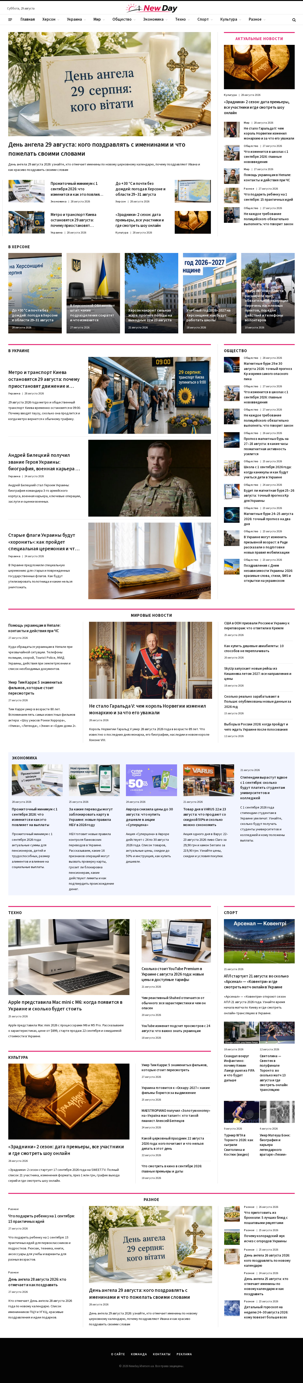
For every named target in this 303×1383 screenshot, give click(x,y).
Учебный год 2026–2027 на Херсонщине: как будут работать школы (209, 315)
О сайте (118, 1354)
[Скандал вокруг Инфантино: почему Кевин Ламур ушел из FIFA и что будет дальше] (241, 1033)
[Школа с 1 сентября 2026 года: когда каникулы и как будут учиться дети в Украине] (232, 468)
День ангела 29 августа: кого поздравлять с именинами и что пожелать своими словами (96, 149)
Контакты (162, 1354)
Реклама (184, 1354)
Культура (228, 19)
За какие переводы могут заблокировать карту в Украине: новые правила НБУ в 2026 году (91, 817)
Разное (255, 19)
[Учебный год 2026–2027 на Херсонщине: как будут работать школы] (209, 293)
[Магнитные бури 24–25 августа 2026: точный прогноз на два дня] (232, 515)
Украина (74, 19)
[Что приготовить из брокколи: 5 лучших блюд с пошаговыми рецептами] (232, 1214)
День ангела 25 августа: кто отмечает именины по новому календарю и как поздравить (266, 1286)
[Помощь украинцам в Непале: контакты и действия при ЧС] (232, 176)
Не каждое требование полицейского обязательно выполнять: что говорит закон (268, 219)
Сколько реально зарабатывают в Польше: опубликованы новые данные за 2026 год (257, 701)
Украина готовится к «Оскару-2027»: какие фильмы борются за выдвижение (176, 1090)
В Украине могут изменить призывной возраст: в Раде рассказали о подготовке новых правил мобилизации (266, 545)
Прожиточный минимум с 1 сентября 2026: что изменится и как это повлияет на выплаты (77, 189)
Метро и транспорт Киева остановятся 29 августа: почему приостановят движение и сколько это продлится (73, 220)
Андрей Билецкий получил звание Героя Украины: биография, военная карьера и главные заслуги (43, 462)
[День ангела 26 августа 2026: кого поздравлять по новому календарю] (232, 1256)
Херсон (48, 19)
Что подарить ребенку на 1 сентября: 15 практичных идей (268, 197)
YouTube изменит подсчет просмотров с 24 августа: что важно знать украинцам (176, 1028)
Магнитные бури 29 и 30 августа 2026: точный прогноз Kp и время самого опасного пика (268, 371)
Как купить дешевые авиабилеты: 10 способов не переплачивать (253, 649)
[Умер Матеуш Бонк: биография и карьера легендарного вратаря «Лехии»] (277, 1112)
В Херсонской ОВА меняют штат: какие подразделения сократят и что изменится (92, 313)
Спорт (203, 19)
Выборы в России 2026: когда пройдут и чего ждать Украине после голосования (256, 727)
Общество (122, 19)
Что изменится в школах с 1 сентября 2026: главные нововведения (266, 156)
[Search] (293, 19)
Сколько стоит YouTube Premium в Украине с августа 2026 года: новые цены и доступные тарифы (173, 974)
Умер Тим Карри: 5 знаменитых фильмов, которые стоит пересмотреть (35, 688)
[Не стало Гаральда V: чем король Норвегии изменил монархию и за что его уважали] (232, 129)
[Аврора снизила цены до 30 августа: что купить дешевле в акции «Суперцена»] (151, 780)
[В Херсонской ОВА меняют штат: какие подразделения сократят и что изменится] (93, 293)
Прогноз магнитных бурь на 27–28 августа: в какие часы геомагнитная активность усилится (266, 446)
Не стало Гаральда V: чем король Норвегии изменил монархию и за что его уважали (269, 133)
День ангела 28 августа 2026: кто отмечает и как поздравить (37, 1282)
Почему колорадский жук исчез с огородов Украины (265, 1238)
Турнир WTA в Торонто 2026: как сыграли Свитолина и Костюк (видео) (238, 1145)
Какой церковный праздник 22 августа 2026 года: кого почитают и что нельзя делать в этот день (173, 1143)
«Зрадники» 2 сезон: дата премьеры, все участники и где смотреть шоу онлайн (140, 220)
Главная (28, 19)
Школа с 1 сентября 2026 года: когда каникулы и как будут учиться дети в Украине (268, 472)
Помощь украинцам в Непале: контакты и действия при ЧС (267, 177)
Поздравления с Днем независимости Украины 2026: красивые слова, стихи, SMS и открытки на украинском (268, 573)
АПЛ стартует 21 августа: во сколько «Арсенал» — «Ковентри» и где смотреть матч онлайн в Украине (256, 982)
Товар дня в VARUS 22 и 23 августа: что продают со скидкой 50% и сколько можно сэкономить (204, 817)
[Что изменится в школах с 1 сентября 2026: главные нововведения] (232, 153)
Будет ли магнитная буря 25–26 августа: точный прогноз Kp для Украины (269, 495)
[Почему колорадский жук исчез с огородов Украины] (232, 1237)
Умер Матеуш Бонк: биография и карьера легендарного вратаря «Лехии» (275, 1145)
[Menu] (10, 20)
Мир (97, 19)
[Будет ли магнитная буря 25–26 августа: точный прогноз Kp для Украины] (232, 492)
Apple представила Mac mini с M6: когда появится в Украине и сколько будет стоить (65, 1005)
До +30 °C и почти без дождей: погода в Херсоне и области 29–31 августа (140, 189)
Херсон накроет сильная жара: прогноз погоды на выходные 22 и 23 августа (150, 315)
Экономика (153, 19)
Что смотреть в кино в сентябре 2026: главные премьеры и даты (172, 1169)
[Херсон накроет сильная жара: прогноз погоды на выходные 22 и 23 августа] (151, 293)
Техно (180, 19)
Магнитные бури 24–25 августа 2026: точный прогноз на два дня (268, 519)
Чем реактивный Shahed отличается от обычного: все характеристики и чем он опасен (174, 1003)
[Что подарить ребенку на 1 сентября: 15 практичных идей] (232, 195)
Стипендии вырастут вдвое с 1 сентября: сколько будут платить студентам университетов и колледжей (263, 788)
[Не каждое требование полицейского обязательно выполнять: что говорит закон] (232, 215)
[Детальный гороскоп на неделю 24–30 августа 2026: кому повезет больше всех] (232, 1308)
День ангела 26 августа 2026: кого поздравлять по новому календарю (267, 1260)
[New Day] (151, 9)
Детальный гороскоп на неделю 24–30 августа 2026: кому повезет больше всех (266, 1312)
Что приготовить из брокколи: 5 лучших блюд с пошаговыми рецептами (265, 1217)
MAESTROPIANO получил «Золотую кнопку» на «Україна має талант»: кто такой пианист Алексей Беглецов (176, 1115)
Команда (139, 1354)
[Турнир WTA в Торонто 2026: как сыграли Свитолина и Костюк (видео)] (241, 1112)
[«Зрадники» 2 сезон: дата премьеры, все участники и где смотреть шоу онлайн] (193, 222)
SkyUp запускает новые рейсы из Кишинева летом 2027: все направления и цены (257, 673)
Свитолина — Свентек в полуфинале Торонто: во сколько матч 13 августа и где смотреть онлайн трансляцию (274, 1073)
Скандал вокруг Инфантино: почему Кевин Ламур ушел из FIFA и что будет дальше (239, 1068)
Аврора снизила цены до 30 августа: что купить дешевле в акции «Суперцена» (149, 817)
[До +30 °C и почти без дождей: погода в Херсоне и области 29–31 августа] (193, 191)
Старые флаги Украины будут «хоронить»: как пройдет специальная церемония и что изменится (42, 542)
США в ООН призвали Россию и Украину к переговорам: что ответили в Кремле (256, 626)
